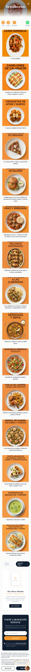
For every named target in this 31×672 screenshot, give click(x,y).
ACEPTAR (23, 668)
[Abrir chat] (27, 668)
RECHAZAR (8, 668)
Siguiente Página (20, 564)
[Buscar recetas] (28, 3)
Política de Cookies (10, 664)
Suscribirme (15, 638)
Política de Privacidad (21, 643)
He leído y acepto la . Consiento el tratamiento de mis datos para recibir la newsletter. (16, 645)
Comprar (16, 606)
